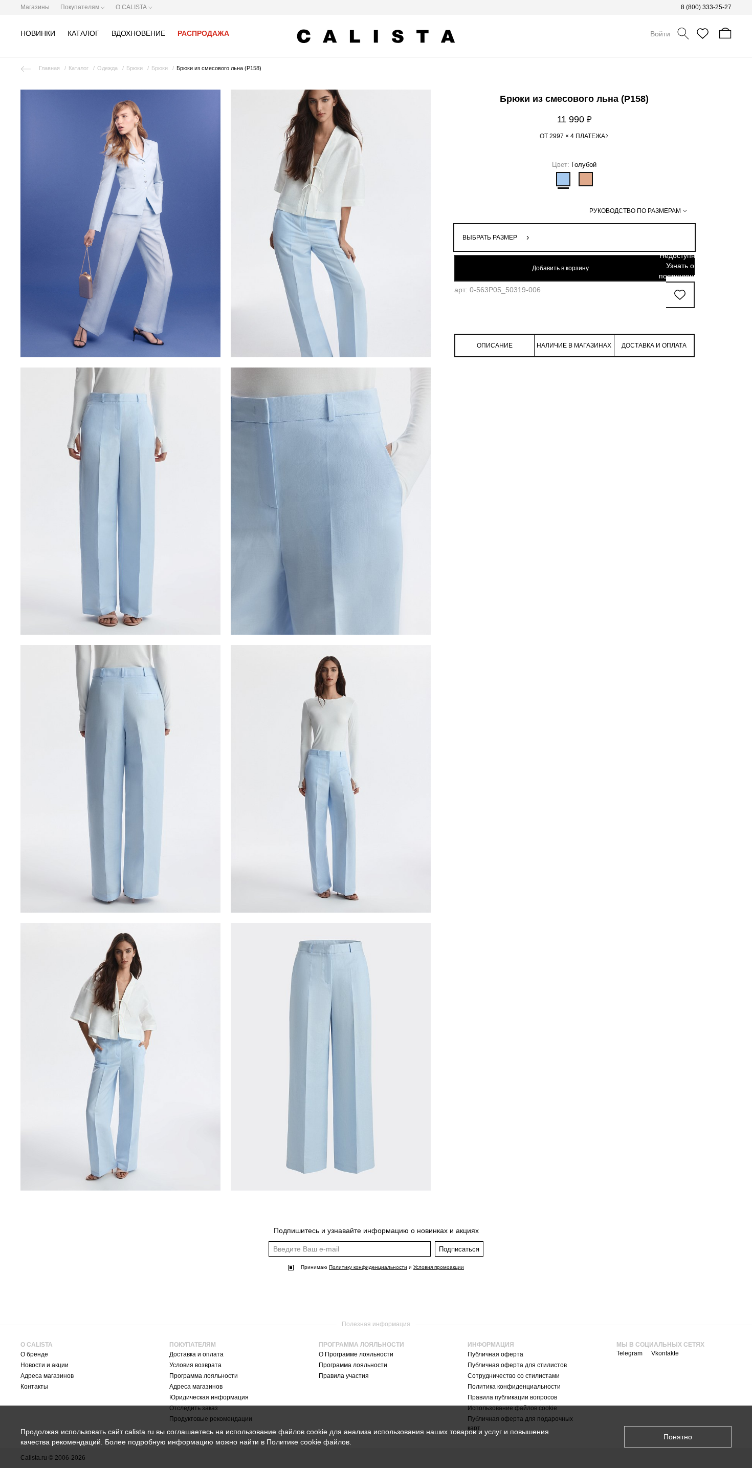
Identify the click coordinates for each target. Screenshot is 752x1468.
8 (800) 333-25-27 (706, 7)
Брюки (134, 68)
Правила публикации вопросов (512, 1397)
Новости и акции (44, 1365)
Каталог (79, 68)
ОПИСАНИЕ (495, 345)
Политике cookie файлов (308, 1442)
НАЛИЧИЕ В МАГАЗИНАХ (574, 345)
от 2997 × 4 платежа (572, 136)
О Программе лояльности (356, 1354)
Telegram (629, 1353)
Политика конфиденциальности (514, 1386)
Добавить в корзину (560, 268)
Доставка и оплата (196, 1354)
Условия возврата (195, 1365)
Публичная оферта (495, 1354)
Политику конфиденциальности (368, 1267)
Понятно (677, 1437)
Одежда (107, 68)
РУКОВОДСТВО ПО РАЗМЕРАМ (635, 210)
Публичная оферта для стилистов (517, 1365)
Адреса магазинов (47, 1375)
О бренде (34, 1354)
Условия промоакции (438, 1267)
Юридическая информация (209, 1397)
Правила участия (344, 1375)
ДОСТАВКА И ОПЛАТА (654, 345)
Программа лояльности (203, 1375)
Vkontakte (665, 1353)
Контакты (34, 1386)
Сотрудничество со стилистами (514, 1375)
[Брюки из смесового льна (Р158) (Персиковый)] (586, 179)
